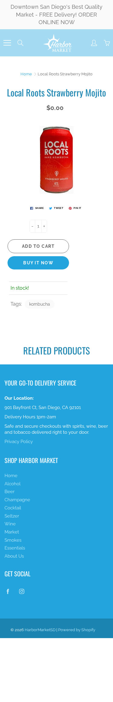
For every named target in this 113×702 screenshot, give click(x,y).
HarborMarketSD (40, 630)
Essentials (15, 547)
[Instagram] (21, 591)
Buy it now (38, 262)
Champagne (17, 499)
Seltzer (12, 515)
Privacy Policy (19, 441)
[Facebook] (7, 591)
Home (26, 74)
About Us (14, 556)
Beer (9, 491)
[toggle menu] (7, 42)
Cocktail (13, 507)
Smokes (13, 540)
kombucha (39, 304)
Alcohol (12, 483)
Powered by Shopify (76, 630)
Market (12, 531)
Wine (10, 523)
